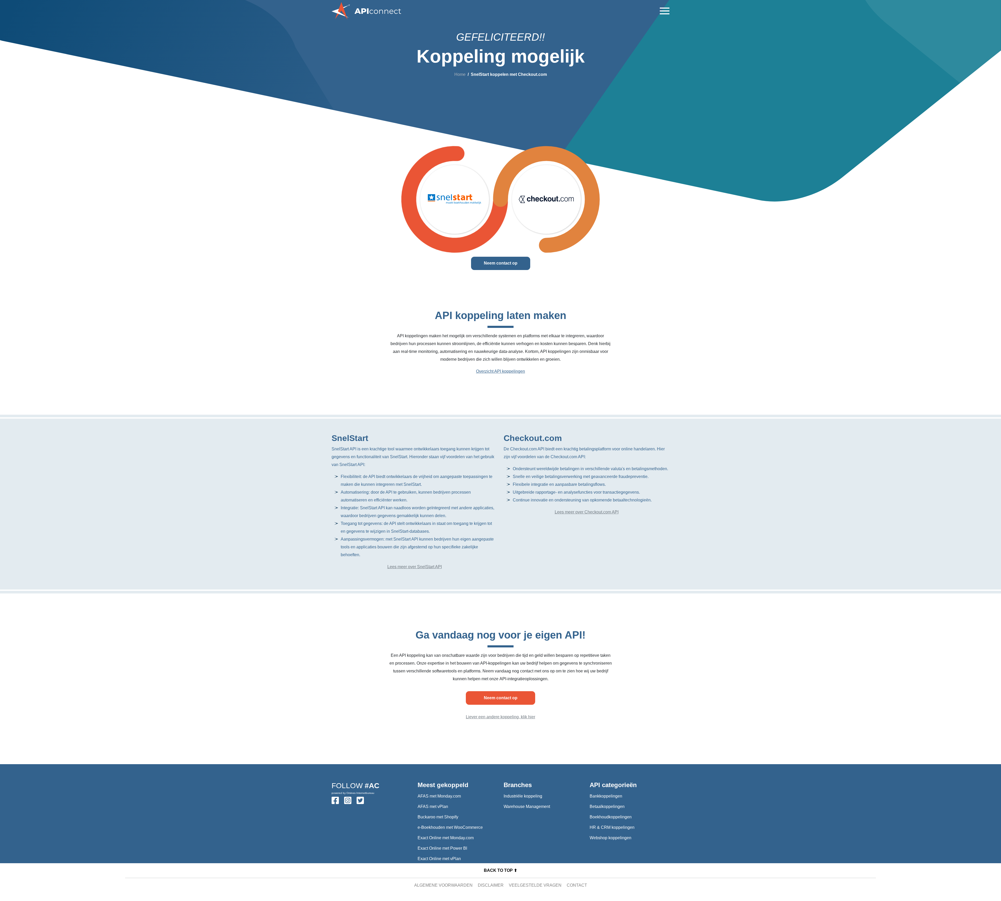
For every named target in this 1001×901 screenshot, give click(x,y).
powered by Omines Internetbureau (353, 793)
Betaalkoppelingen (607, 806)
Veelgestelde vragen (535, 885)
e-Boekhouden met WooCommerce (450, 827)
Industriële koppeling (523, 796)
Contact (577, 885)
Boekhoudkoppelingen (611, 817)
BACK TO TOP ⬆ (500, 870)
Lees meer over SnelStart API (414, 567)
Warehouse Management (527, 806)
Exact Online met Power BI (442, 848)
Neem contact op (500, 263)
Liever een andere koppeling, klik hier (500, 717)
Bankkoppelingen (606, 796)
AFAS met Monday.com (439, 796)
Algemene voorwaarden (443, 885)
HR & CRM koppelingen (612, 827)
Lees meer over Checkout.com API (587, 512)
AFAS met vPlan (433, 806)
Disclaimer (491, 885)
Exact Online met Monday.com (446, 838)
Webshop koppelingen (610, 838)
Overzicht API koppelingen (500, 371)
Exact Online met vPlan (439, 858)
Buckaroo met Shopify (438, 817)
